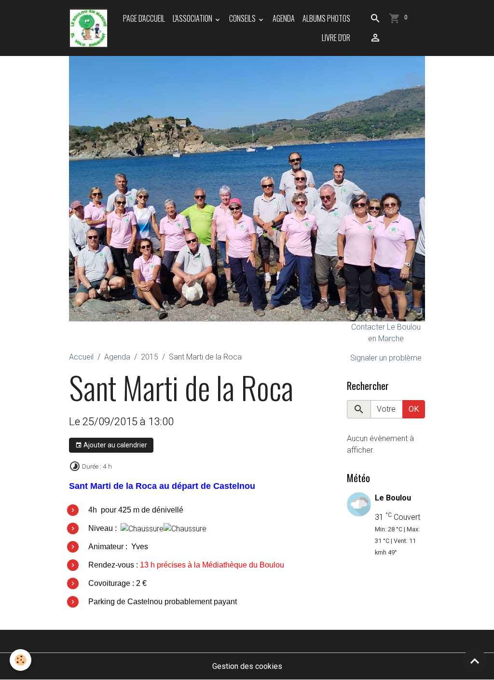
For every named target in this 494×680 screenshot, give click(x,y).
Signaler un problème (386, 357)
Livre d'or (336, 37)
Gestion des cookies (247, 666)
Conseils (243, 18)
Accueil (81, 356)
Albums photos (326, 18)
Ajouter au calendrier (114, 445)
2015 (149, 356)
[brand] (88, 28)
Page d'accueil (144, 18)
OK (414, 409)
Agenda (284, 18)
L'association (193, 18)
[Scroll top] (475, 661)
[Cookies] (20, 660)
